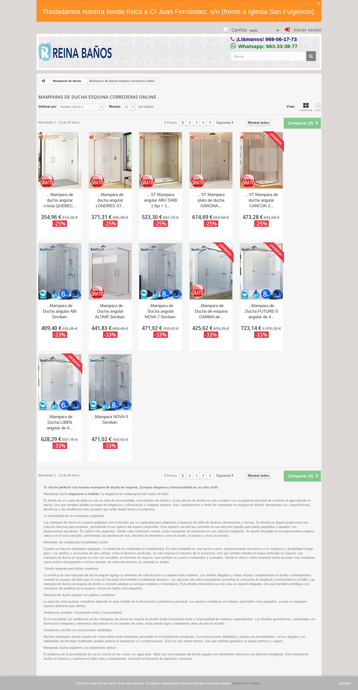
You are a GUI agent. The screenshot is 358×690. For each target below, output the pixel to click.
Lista (318, 110)
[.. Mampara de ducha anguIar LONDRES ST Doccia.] (110, 160)
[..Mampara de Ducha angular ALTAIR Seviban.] (110, 271)
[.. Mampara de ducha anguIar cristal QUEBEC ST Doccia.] (59, 160)
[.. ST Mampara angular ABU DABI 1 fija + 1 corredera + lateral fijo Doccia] (160, 160)
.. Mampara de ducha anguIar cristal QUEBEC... (59, 200)
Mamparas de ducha (67, 81)
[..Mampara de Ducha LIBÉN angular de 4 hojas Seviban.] (59, 382)
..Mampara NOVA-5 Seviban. (110, 419)
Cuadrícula (305, 110)
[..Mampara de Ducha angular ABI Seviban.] (59, 271)
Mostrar (115, 106)
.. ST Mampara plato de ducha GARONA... (211, 200)
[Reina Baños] (75, 53)
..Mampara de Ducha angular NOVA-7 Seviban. (161, 311)
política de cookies (246, 683)
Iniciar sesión (306, 30)
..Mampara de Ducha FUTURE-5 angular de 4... (261, 311)
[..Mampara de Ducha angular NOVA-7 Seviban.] (160, 271)
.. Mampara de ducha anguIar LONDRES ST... (110, 200)
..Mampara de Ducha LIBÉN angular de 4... (60, 422)
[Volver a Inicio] (43, 81)
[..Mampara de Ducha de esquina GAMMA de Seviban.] (211, 271)
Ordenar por (47, 106)
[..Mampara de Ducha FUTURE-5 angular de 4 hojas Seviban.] (261, 271)
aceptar (345, 683)
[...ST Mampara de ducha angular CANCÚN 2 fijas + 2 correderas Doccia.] (261, 160)
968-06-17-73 (281, 39)
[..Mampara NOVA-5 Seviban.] (110, 382)
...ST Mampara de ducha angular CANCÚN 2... (261, 200)
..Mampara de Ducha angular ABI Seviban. (60, 311)
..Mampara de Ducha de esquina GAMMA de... (211, 311)
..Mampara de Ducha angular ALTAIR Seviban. (110, 311)
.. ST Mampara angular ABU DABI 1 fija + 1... (160, 200)
